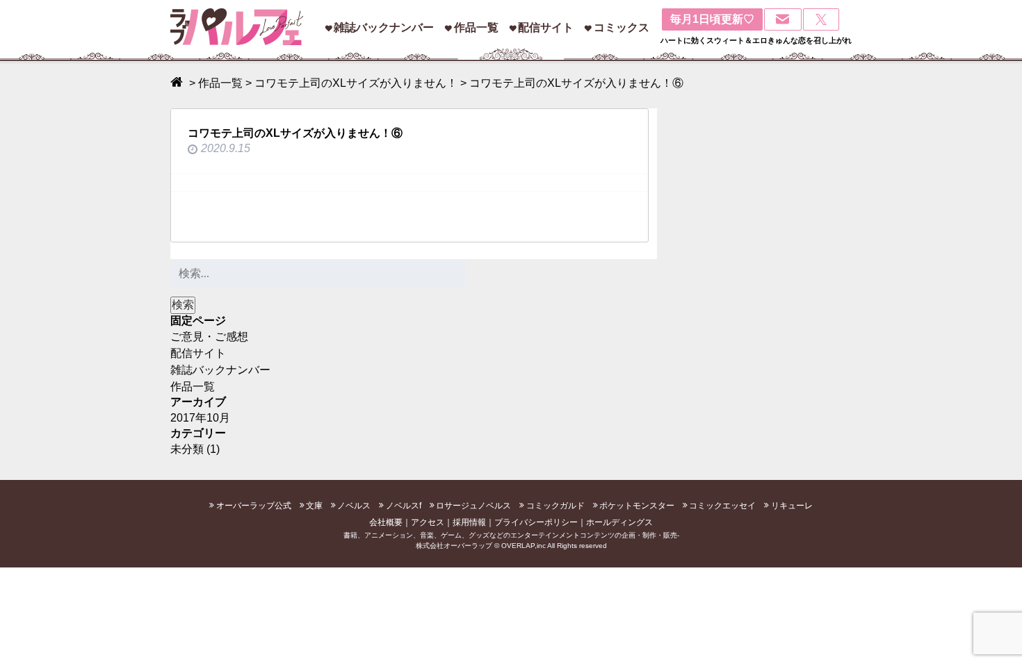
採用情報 (469, 522)
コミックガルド (555, 506)
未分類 (187, 449)
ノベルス (354, 506)
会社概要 (386, 522)
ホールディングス (619, 522)
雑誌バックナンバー (384, 27)
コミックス (621, 27)
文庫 (314, 506)
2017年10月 (200, 418)
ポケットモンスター (636, 506)
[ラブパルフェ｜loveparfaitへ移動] (178, 83)
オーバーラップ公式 (253, 506)
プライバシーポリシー (536, 522)
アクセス (427, 522)
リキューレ (792, 506)
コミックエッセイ (722, 506)
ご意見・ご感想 (209, 336)
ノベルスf (403, 506)
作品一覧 (476, 27)
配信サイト (546, 27)
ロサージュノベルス (473, 506)
